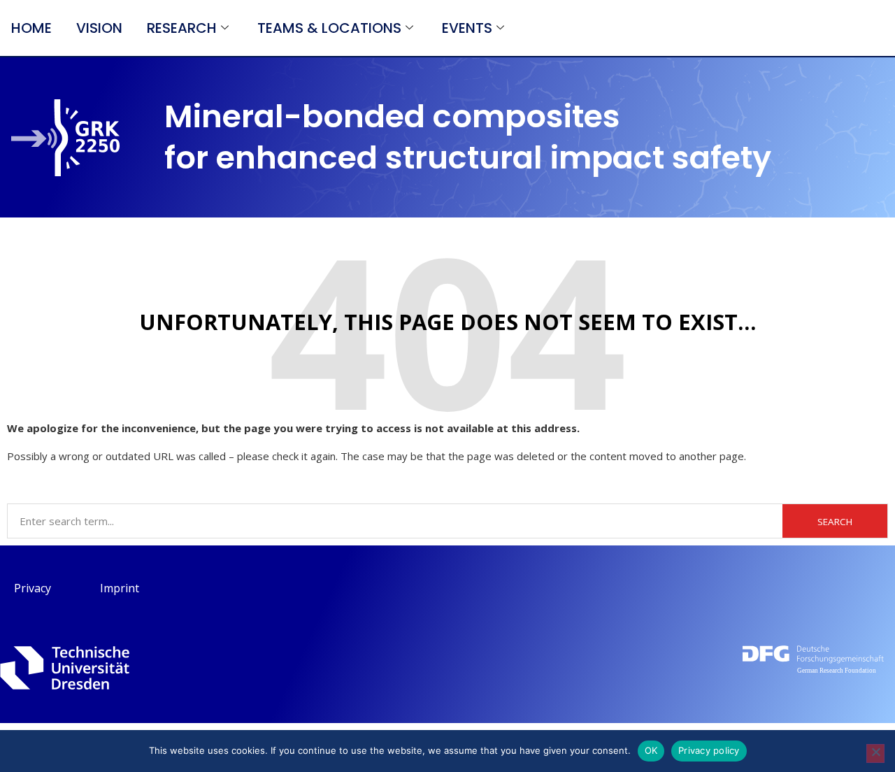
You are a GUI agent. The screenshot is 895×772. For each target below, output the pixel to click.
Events (467, 28)
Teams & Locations (329, 28)
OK (651, 750)
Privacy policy (709, 750)
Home (31, 28)
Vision (99, 28)
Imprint (119, 588)
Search (834, 521)
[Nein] (875, 753)
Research (182, 28)
